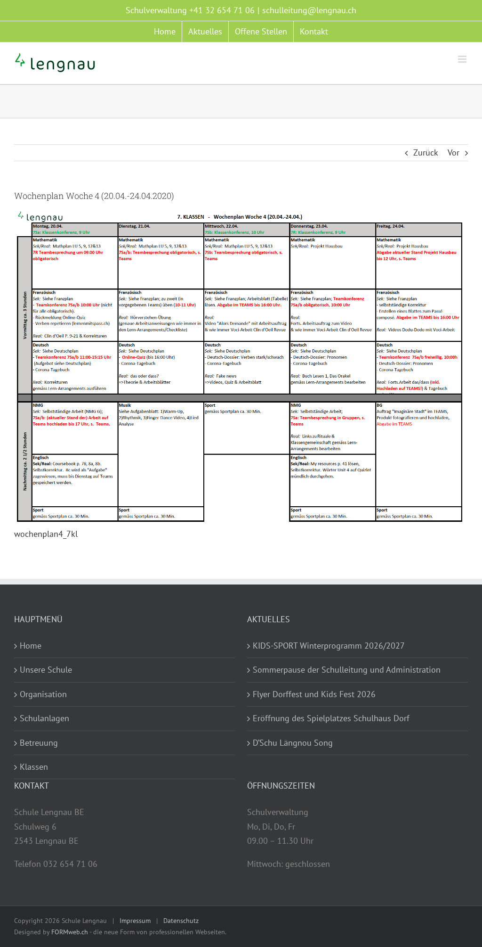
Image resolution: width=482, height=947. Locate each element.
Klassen (34, 766)
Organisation (43, 694)
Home (30, 645)
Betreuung (39, 742)
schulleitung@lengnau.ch (309, 10)
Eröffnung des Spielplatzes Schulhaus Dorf (331, 718)
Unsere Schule (46, 669)
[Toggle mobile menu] (463, 59)
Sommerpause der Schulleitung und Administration (347, 669)
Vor (453, 152)
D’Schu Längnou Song (293, 742)
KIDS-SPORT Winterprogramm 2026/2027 (329, 645)
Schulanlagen (44, 718)
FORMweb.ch (69, 932)
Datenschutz (181, 920)
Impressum (135, 920)
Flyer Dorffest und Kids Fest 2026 (314, 694)
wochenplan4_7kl (46, 533)
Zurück (425, 152)
